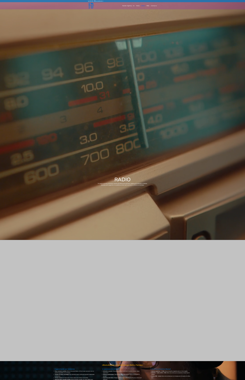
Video (138, 5)
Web (148, 5)
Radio (143, 5)
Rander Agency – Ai (128, 5)
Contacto (154, 5)
